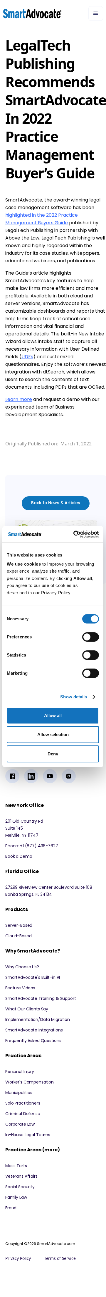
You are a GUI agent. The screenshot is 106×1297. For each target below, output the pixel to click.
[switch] (90, 637)
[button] (95, 13)
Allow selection (53, 734)
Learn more (18, 399)
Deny (53, 753)
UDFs (27, 356)
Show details (73, 696)
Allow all (53, 715)
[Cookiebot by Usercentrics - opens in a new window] (74, 534)
